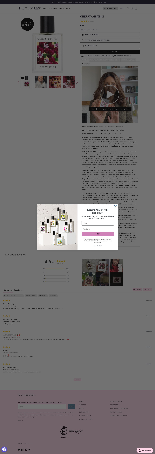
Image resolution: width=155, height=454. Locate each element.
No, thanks (98, 245)
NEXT (97, 234)
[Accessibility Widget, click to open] (4, 449)
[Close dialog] (115, 206)
